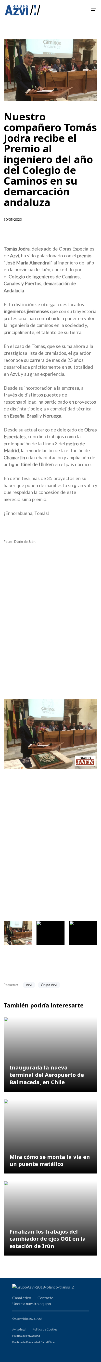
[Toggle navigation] (81, 10)
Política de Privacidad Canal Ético (33, 1342)
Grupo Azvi (49, 985)
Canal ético (21, 1297)
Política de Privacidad (26, 1336)
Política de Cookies (45, 1329)
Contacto (45, 1297)
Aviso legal (19, 1329)
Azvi (29, 985)
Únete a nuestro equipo (31, 1303)
